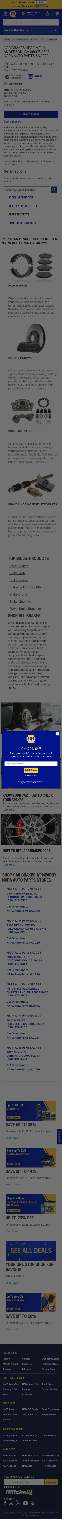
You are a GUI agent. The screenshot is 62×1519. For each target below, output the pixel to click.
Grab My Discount (31, 770)
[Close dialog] (57, 733)
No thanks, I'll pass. (31, 776)
